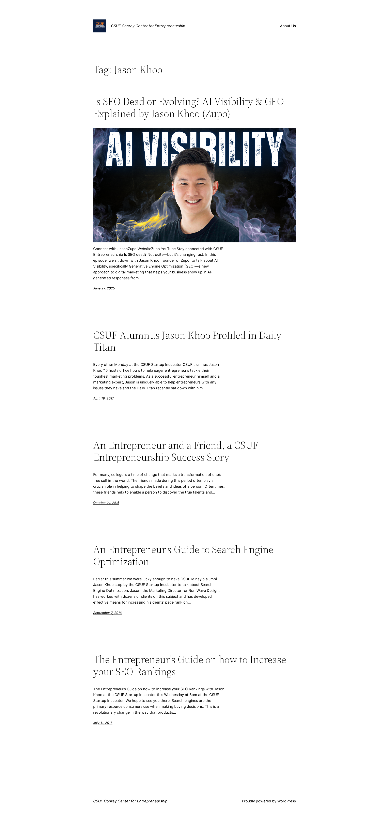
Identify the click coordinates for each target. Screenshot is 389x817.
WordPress (286, 801)
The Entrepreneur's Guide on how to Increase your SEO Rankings (189, 665)
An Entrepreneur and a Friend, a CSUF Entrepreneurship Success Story (175, 451)
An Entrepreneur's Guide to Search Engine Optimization (183, 555)
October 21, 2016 (106, 503)
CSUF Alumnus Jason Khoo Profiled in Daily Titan (187, 341)
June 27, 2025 (104, 288)
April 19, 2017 (103, 398)
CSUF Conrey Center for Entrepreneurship (148, 26)
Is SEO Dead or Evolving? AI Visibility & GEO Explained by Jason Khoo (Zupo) (188, 107)
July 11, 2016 (102, 723)
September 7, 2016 (107, 613)
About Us (288, 26)
